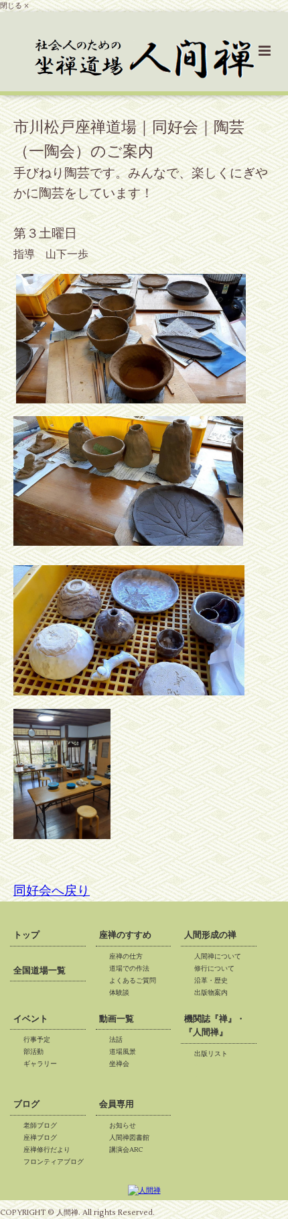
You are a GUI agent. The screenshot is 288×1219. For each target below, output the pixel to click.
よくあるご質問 (136, 980)
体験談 (122, 992)
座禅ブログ (43, 1137)
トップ (26, 935)
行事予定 (40, 1039)
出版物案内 (214, 992)
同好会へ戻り (51, 891)
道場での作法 (132, 968)
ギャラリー (43, 1063)
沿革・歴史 (214, 980)
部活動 (37, 1051)
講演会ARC (129, 1149)
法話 (119, 1039)
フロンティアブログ (57, 1161)
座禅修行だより (50, 1149)
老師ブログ (43, 1125)
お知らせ (126, 1125)
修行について (217, 968)
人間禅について (221, 956)
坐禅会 (122, 1063)
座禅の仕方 (129, 956)
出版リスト (214, 1053)
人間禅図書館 (132, 1137)
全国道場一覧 (39, 970)
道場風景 (126, 1051)
